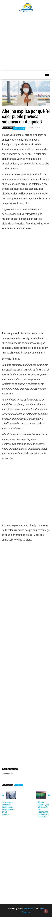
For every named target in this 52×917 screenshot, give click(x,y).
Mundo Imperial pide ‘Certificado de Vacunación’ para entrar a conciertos (43, 809)
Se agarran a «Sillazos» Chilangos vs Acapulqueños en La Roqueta (8, 808)
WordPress (28, 908)
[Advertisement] (26, 41)
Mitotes (19, 785)
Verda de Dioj (36, 128)
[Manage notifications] (46, 911)
